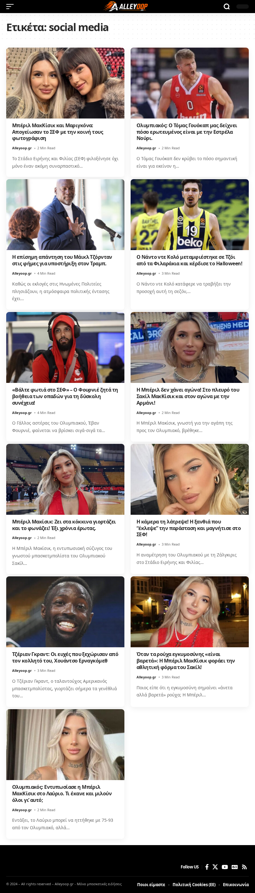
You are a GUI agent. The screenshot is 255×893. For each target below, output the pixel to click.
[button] (11, 6)
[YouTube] (225, 867)
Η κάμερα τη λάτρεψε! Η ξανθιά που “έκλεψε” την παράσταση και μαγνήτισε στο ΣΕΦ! (189, 528)
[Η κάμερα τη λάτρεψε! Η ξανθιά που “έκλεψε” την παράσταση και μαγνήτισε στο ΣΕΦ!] (190, 479)
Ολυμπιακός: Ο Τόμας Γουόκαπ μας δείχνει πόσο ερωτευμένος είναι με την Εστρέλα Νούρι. (187, 132)
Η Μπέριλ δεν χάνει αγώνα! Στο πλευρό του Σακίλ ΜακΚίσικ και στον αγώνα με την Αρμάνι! (188, 396)
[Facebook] (207, 867)
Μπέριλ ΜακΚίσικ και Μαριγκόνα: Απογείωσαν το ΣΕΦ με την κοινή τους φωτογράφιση (57, 132)
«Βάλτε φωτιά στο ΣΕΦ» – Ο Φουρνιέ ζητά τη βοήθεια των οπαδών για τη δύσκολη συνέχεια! (65, 396)
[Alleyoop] (127, 6)
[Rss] (244, 867)
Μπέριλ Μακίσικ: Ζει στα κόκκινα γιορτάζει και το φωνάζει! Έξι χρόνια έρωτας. (64, 525)
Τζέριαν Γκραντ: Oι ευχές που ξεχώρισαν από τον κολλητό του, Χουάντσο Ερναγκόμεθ (65, 657)
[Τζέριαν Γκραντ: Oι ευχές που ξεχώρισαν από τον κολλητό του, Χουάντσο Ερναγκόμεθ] (65, 611)
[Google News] (234, 867)
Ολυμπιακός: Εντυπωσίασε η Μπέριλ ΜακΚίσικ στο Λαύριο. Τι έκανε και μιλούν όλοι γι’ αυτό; (62, 793)
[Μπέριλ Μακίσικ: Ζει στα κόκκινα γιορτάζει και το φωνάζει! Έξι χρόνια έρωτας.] (65, 479)
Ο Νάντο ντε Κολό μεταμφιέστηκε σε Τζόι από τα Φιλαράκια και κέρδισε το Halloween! (189, 260)
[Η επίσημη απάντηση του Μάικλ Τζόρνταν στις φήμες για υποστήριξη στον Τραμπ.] (65, 214)
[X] (215, 867)
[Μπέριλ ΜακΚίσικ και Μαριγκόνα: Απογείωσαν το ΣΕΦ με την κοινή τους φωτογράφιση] (65, 83)
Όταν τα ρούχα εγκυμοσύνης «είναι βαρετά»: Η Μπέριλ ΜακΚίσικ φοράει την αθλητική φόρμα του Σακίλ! (186, 661)
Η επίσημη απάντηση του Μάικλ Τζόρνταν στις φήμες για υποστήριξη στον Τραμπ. (62, 260)
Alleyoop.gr (22, 148)
